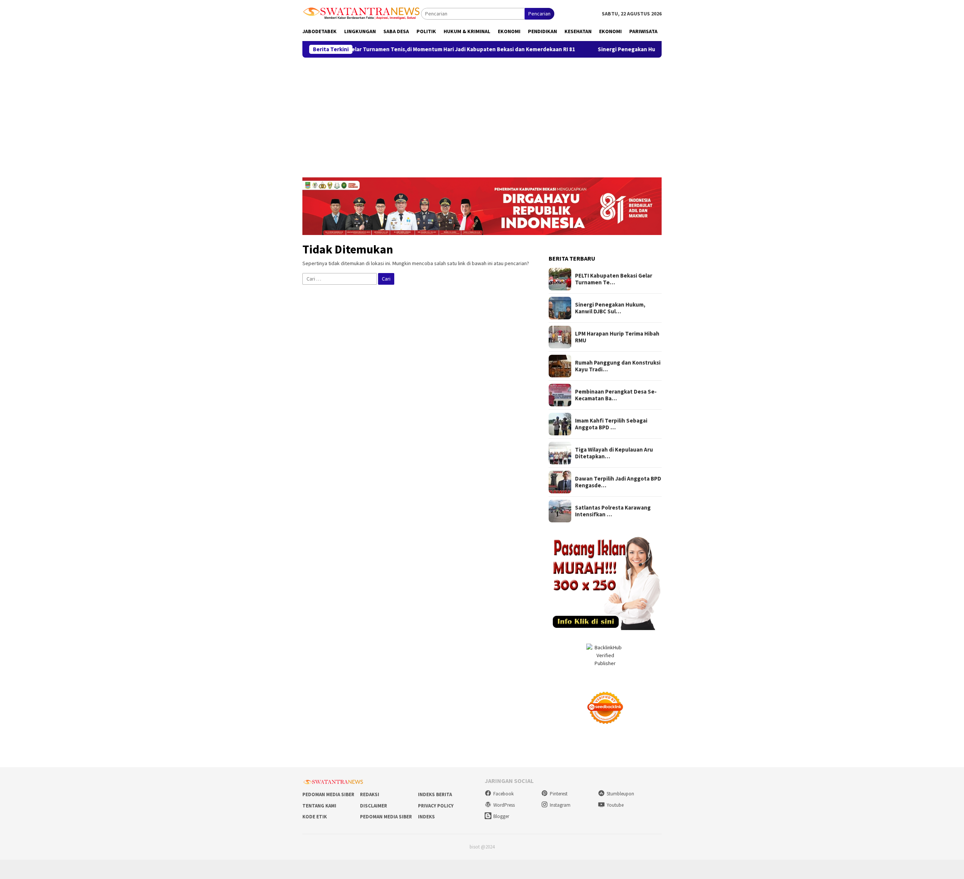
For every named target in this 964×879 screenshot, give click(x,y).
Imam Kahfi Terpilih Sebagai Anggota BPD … (611, 424)
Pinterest (558, 793)
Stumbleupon (620, 793)
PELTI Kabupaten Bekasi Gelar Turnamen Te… (613, 279)
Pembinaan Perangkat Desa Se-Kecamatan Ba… (616, 395)
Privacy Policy (435, 806)
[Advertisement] (482, 114)
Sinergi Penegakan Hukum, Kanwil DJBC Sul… (610, 308)
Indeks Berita (435, 794)
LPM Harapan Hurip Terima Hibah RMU (617, 337)
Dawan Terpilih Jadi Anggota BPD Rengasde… (618, 482)
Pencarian (539, 13)
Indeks (426, 816)
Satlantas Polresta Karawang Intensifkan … (613, 511)
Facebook (503, 793)
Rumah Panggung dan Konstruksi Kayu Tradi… (617, 366)
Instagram (560, 805)
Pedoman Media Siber (328, 794)
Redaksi (369, 794)
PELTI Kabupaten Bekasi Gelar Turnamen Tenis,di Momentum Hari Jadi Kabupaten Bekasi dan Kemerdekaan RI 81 (395, 49)
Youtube (615, 805)
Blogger (501, 816)
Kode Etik (314, 816)
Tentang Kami (319, 806)
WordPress (504, 805)
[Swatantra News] (361, 12)
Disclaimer (373, 806)
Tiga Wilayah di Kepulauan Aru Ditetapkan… (614, 453)
